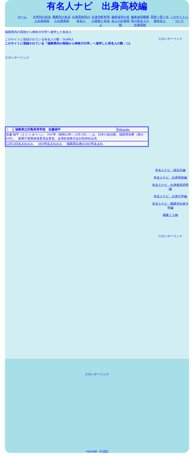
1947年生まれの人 (50, 143)
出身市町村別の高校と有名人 (101, 21)
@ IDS (103, 451)
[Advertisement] (77, 86)
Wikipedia (123, 129)
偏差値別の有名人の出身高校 (120, 21)
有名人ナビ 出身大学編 (170, 196)
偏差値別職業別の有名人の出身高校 (140, 21)
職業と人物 (170, 215)
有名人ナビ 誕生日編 (170, 170)
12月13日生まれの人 (19, 143)
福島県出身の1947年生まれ (85, 143)
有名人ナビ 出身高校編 (170, 177)
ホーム (22, 17)
